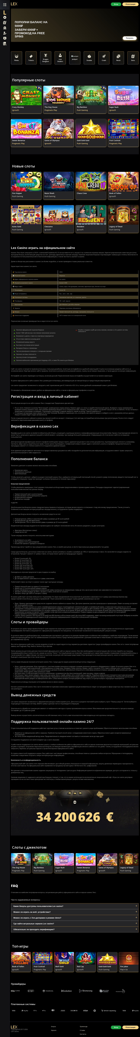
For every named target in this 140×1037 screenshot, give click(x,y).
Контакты (83, 1034)
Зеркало (53, 1030)
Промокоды (83, 1026)
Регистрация (130, 4)
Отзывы (82, 1030)
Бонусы (53, 1026)
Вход (116, 4)
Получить (129, 38)
